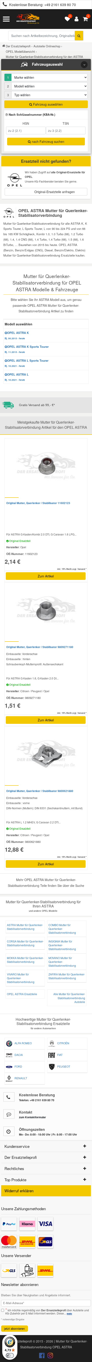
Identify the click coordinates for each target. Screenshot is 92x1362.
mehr (69, 1313)
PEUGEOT (62, 1066)
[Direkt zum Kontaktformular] (9, 1114)
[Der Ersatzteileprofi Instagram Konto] (49, 1356)
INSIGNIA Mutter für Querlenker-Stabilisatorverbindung (62, 945)
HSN (26, 123)
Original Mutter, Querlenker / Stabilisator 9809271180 (39, 647)
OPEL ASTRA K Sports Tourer (27, 349)
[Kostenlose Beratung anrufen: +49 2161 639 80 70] (3, 4)
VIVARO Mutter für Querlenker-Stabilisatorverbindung (20, 978)
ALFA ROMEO (22, 1043)
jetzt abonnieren (14, 1328)
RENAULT (20, 1078)
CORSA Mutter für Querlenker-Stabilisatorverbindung (25, 943)
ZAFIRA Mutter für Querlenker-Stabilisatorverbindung (66, 976)
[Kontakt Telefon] (9, 1097)
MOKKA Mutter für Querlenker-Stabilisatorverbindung (25, 960)
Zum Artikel (46, 576)
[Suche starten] (79, 36)
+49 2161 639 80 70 (60, 4)
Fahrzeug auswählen (47, 104)
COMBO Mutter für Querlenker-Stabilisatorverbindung (62, 928)
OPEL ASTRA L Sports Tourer (26, 363)
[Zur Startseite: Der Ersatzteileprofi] (28, 19)
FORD (17, 1066)
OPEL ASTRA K (17, 335)
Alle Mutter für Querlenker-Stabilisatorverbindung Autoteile (69, 997)
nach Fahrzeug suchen (47, 141)
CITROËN (62, 1043)
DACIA (18, 1055)
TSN (66, 123)
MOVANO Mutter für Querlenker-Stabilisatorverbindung (62, 961)
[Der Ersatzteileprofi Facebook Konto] (42, 1356)
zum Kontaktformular (32, 1117)
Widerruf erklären (18, 1190)
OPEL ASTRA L (17, 377)
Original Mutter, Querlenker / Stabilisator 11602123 (38, 503)
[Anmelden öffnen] (75, 19)
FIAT (59, 1055)
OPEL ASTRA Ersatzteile (22, 994)
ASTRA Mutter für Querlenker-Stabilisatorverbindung (25, 927)
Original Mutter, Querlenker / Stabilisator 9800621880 (39, 791)
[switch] (10, 1355)
